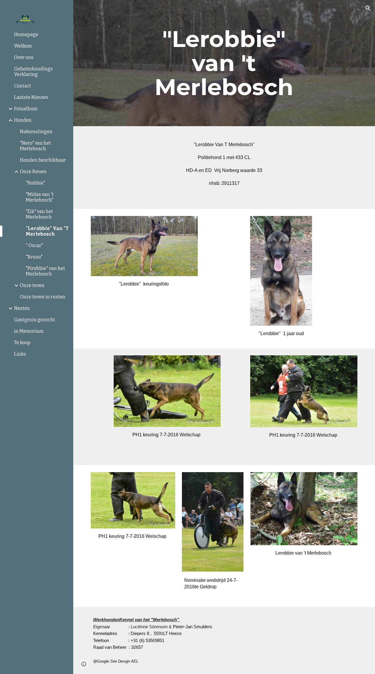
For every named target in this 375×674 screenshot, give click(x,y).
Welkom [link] (23, 46)
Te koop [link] (22, 342)
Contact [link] (22, 86)
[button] (368, 8)
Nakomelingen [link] (36, 131)
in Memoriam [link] (29, 331)
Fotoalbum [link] (26, 109)
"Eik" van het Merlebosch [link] (39, 214)
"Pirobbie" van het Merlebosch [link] (45, 271)
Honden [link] (23, 120)
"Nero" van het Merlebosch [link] (35, 145)
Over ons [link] (23, 57)
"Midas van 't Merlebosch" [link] (40, 197)
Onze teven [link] (32, 285)
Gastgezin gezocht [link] (34, 319)
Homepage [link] (26, 34)
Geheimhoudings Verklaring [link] (33, 71)
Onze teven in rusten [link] (42, 297)
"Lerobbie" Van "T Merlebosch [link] (47, 231)
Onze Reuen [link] (33, 171)
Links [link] (20, 354)
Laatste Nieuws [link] (31, 97)
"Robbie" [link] (35, 183)
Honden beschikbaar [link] (43, 160)
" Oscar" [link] (34, 245)
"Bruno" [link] (34, 257)
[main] (224, 63)
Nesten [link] (22, 308)
